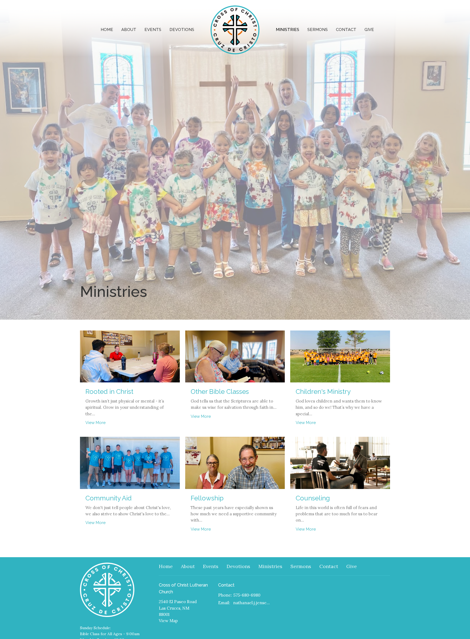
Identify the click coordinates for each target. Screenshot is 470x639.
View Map (168, 620)
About (128, 29)
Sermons (317, 29)
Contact (346, 29)
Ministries (287, 29)
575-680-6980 (246, 595)
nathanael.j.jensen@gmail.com (252, 602)
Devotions (181, 29)
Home (107, 29)
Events (152, 29)
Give (369, 29)
